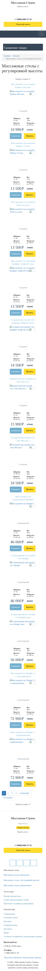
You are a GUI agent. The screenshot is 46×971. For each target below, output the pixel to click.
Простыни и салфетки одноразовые (18, 904)
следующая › (25, 793)
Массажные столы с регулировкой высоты (21, 880)
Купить (29, 136)
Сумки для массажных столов (16, 900)
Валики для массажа (12, 896)
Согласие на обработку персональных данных (23, 936)
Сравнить (15, 136)
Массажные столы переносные (17, 875)
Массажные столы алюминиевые (17, 885)
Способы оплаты (11, 918)
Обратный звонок (23, 24)
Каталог (16, 56)
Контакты (8, 929)
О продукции (9, 914)
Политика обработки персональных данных (22, 958)
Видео (6, 933)
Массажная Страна (23, 2)
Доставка (7, 921)
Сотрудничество (10, 925)
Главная (7, 56)
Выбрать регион (23, 827)
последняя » (8, 798)
